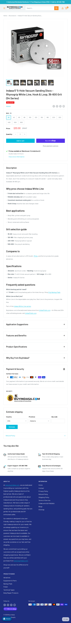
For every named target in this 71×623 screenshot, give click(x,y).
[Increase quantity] (24, 134)
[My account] (62, 8)
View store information (16, 157)
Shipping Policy (44, 497)
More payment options (50, 146)
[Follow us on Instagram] (8, 604)
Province (32, 417)
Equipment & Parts (10, 581)
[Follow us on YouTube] (14, 604)
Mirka (35, 256)
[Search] (56, 8)
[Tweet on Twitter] (60, 106)
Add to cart (20, 141)
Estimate (12, 427)
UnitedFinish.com (44, 310)
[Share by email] (63, 106)
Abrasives (6, 578)
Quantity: (9, 134)
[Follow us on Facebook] (4, 604)
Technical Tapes (8, 590)
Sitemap (41, 510)
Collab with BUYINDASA (46, 503)
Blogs (40, 506)
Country (9, 417)
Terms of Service (44, 500)
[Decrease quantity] (15, 134)
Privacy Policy (43, 491)
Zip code (54, 417)
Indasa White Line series (22, 306)
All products (12, 15)
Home (5, 15)
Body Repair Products (10, 593)
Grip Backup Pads (54, 292)
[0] (66, 8)
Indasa (8, 106)
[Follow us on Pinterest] (11, 604)
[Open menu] (4, 8)
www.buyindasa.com (12, 485)
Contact (41, 488)
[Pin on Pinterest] (57, 106)
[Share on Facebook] (54, 106)
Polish (5, 587)
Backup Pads (7, 584)
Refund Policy (10, 436)
